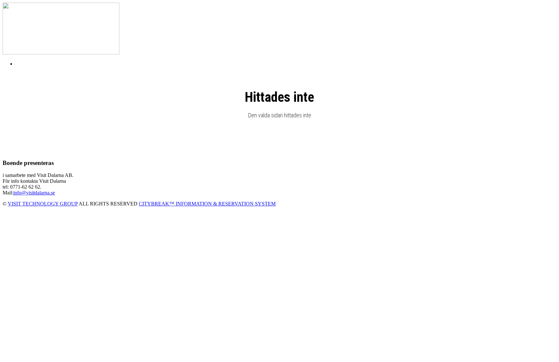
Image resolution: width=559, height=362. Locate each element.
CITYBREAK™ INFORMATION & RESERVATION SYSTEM (207, 203)
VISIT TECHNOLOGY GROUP (43, 203)
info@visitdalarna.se (34, 192)
